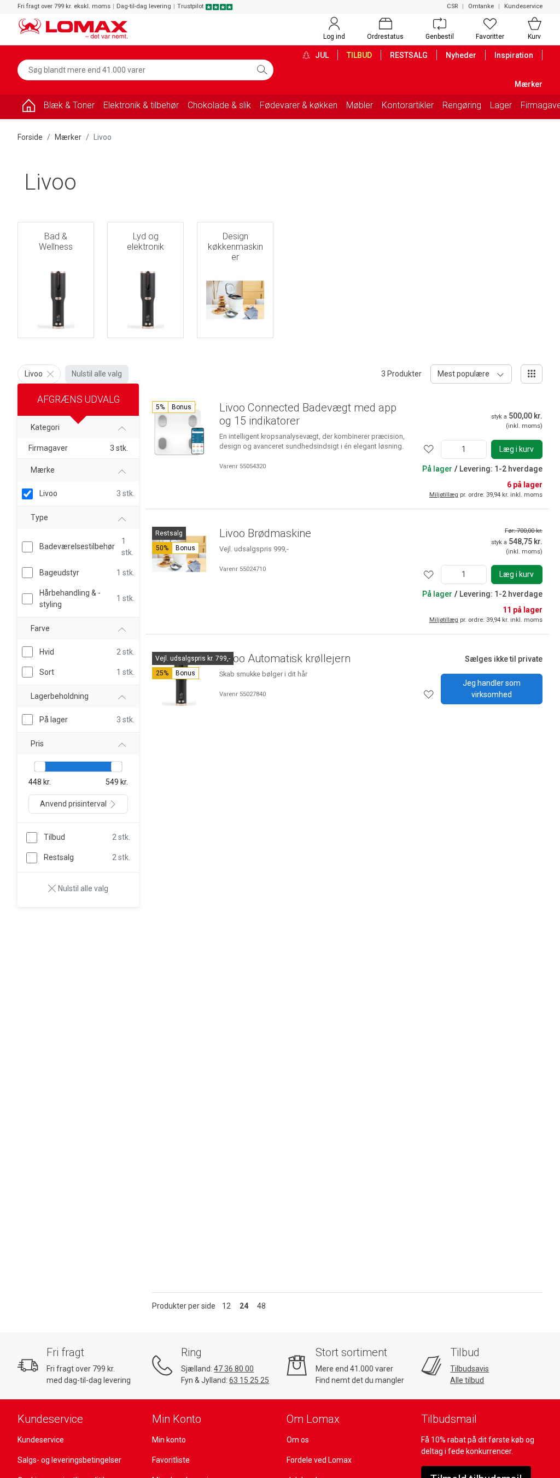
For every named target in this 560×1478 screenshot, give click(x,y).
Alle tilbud (467, 1380)
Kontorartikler (408, 105)
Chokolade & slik (219, 105)
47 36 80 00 (234, 1368)
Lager (501, 105)
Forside (30, 137)
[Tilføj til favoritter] (428, 449)
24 (244, 1306)
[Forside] (28, 107)
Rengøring (461, 105)
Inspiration (513, 55)
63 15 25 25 (249, 1380)
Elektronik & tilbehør (141, 105)
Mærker (528, 84)
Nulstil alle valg (97, 373)
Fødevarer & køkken (298, 105)
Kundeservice (523, 6)
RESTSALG (409, 55)
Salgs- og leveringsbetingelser (69, 1460)
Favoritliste (171, 1460)
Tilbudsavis (469, 1368)
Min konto (169, 1439)
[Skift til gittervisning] (531, 374)
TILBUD (359, 55)
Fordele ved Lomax (319, 1460)
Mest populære (463, 373)
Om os (298, 1439)
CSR (452, 6)
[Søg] (262, 70)
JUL (321, 55)
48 (261, 1306)
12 (226, 1306)
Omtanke (481, 6)
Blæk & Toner (69, 105)
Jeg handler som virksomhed (492, 689)
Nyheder (461, 55)
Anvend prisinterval (73, 803)
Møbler (359, 105)
